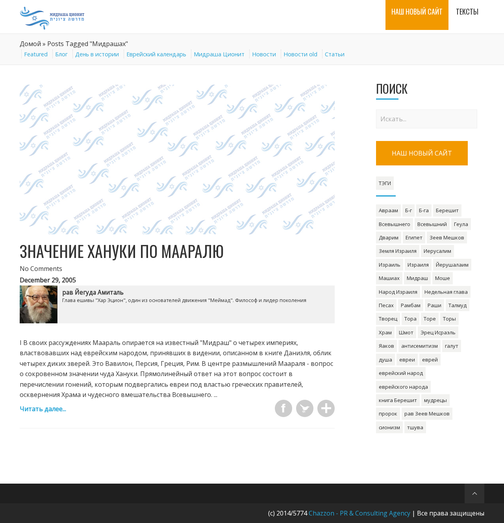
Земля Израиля (398, 250)
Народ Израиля (398, 291)
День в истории (97, 54)
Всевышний (432, 224)
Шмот (406, 332)
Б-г (408, 210)
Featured (36, 54)
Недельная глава (446, 291)
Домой (30, 43)
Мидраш (417, 278)
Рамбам (411, 305)
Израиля (418, 264)
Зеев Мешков (447, 237)
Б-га (424, 210)
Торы (449, 318)
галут (451, 345)
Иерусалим (437, 250)
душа (385, 359)
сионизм (389, 427)
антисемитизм (419, 345)
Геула (461, 224)
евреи (407, 359)
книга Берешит (398, 400)
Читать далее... (43, 408)
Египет (414, 237)
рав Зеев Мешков (427, 413)
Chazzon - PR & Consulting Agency (359, 513)
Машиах (389, 278)
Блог (61, 54)
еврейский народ (401, 372)
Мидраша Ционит (219, 54)
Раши (434, 305)
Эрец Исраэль (438, 332)
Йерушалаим (452, 264)
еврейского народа (403, 386)
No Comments (41, 268)
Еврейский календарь (156, 54)
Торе (430, 318)
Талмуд (457, 305)
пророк (388, 413)
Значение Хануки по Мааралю (122, 251)
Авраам (388, 210)
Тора (410, 318)
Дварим (388, 237)
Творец (388, 318)
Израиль (389, 264)
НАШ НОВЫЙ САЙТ (422, 153)
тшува (415, 427)
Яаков (386, 345)
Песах (386, 305)
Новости (264, 54)
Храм (385, 332)
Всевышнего (394, 224)
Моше (442, 278)
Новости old (300, 54)
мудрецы (435, 400)
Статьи (335, 54)
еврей (430, 359)
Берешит (447, 210)
